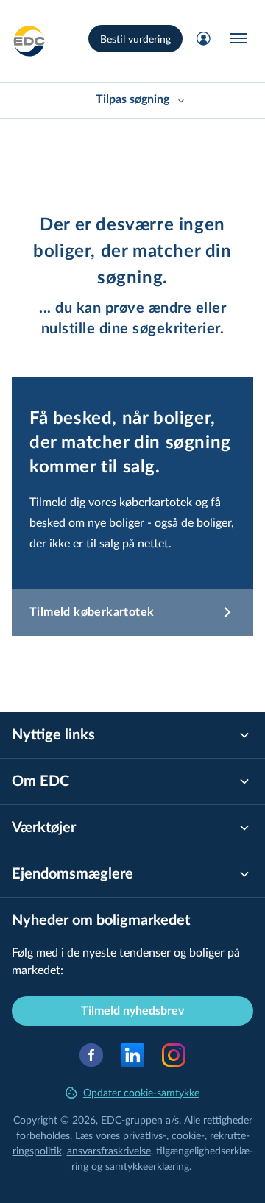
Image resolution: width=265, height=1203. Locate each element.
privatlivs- (144, 1135)
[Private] (29, 41)
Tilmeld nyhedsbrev (132, 1011)
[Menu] (238, 38)
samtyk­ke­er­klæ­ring (147, 1166)
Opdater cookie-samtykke (141, 1092)
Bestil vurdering (135, 38)
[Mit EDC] (203, 38)
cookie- (188, 1135)
